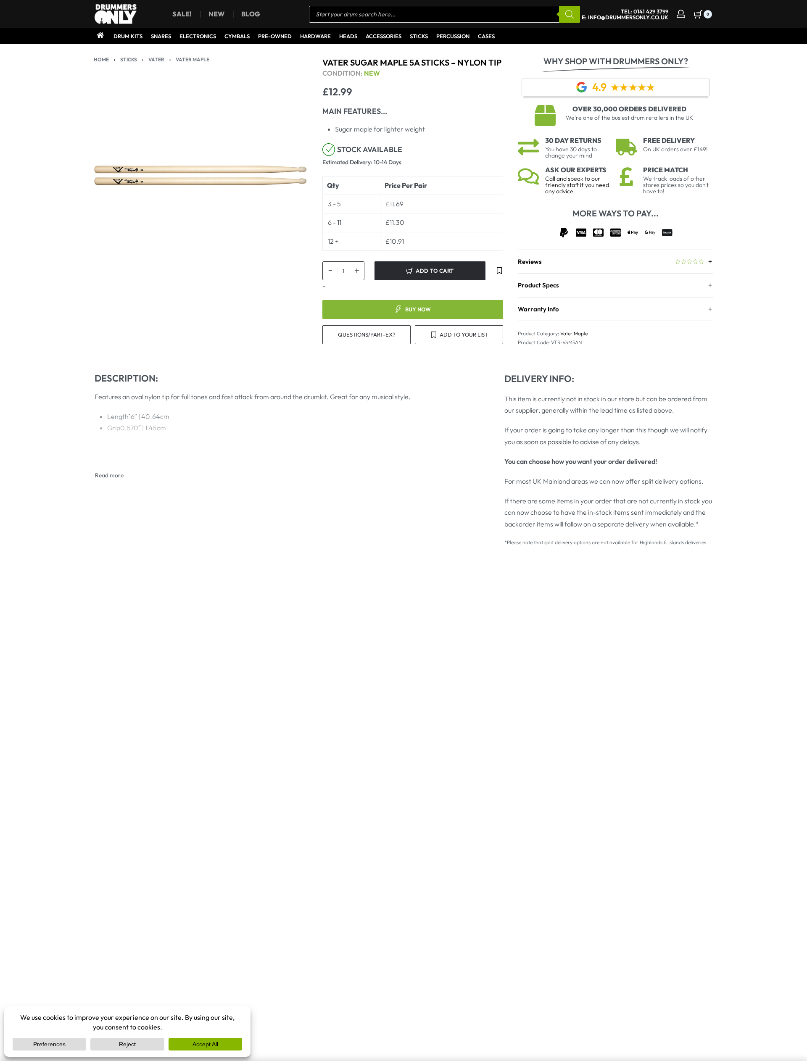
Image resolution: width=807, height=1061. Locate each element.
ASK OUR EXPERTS (576, 170)
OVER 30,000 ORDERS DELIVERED (629, 109)
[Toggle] (109, 475)
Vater (156, 59)
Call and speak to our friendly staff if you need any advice (577, 185)
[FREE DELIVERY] (626, 147)
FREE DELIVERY (669, 140)
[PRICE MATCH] (626, 176)
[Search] (569, 14)
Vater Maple (192, 59)
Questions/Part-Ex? (367, 334)
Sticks (128, 59)
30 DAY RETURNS (573, 140)
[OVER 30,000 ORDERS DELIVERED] (545, 115)
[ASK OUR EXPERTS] (528, 176)
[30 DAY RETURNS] (528, 147)
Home (101, 59)
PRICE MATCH (665, 170)
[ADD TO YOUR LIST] (499, 270)
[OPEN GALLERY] (201, 175)
